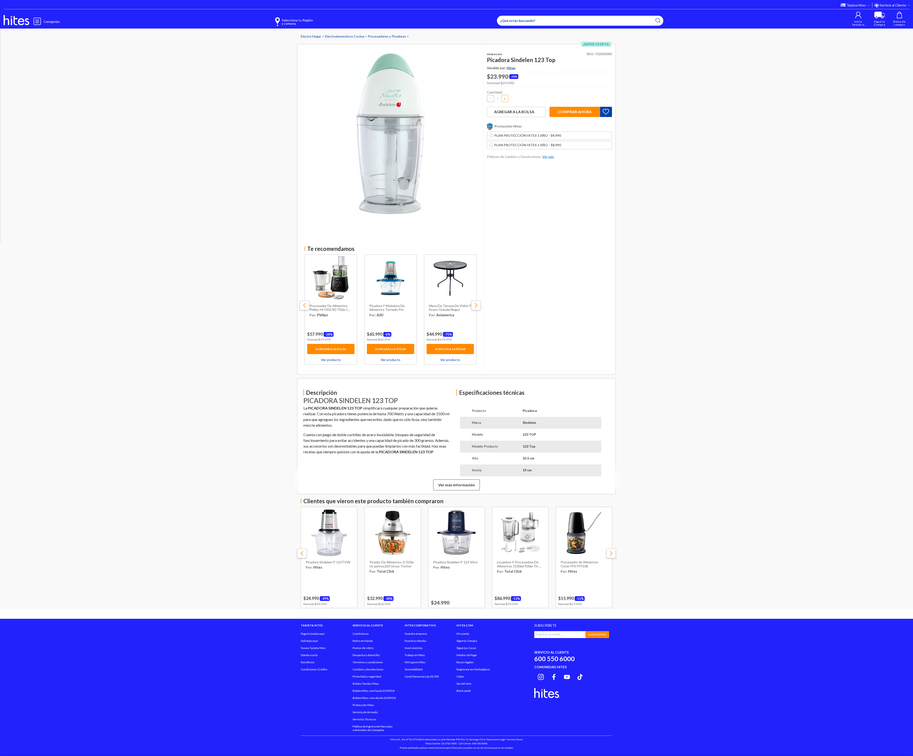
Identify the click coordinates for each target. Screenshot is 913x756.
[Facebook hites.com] (554, 676)
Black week (463, 691)
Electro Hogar (311, 36)
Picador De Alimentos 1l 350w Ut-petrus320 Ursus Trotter (391, 564)
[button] (858, 19)
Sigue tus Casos (466, 648)
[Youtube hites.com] (567, 676)
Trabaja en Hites (415, 655)
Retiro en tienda (363, 641)
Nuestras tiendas (416, 641)
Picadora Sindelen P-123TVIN (328, 562)
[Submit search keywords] (658, 20)
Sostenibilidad (414, 669)
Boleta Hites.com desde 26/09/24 (374, 698)
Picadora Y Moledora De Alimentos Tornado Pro (387, 308)
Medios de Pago (466, 655)
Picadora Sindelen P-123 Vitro (455, 562)
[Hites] (16, 20)
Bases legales (465, 662)
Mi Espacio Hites (415, 662)
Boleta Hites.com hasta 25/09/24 (373, 691)
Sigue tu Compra (466, 641)
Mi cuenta (462, 633)
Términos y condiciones (368, 662)
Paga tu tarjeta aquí (313, 633)
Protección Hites (363, 705)
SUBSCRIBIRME (597, 634)
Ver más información (456, 485)
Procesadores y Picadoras (387, 36)
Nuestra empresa (416, 633)
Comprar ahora (575, 111)
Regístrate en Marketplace (473, 669)
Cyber (460, 676)
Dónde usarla (309, 655)
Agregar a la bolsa (331, 349)
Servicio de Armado (365, 712)
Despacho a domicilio (366, 655)
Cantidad (494, 92)
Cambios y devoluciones (368, 669)
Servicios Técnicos (364, 719)
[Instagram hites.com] (541, 676)
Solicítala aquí (309, 641)
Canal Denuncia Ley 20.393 (422, 676)
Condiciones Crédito (314, 669)
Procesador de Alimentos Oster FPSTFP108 (579, 564)
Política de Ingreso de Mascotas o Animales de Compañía (373, 728)
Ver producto (331, 360)
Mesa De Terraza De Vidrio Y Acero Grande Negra (450, 308)
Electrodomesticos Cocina (345, 36)
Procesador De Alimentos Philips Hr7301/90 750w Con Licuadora (331, 308)
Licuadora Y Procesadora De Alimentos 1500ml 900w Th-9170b (518, 564)
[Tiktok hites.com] (580, 676)
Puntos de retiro (363, 648)
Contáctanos (361, 633)
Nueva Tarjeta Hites (313, 648)
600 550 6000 (554, 659)
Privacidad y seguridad (367, 676)
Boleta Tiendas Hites (366, 683)
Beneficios (308, 662)
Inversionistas (414, 648)
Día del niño (463, 683)
